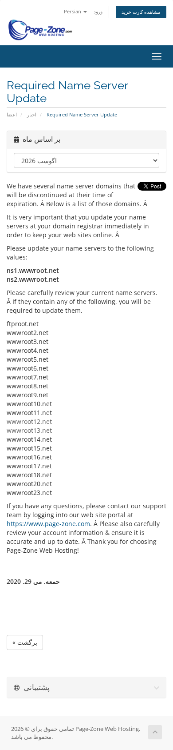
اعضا (12, 114)
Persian (73, 11)
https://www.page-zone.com (48, 523)
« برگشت (24, 642)
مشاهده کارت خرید (141, 11)
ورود (98, 11)
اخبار (31, 114)
